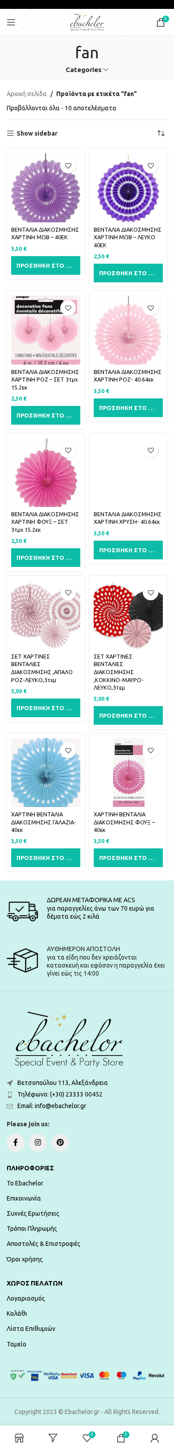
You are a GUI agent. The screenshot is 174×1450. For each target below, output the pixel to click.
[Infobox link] (87, 911)
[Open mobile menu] (11, 22)
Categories (84, 69)
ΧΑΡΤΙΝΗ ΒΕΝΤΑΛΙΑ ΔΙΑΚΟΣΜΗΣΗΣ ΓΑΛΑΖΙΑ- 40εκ (43, 822)
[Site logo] (87, 21)
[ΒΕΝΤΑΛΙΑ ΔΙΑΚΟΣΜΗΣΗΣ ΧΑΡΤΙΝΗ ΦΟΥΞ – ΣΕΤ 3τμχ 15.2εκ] (45, 472)
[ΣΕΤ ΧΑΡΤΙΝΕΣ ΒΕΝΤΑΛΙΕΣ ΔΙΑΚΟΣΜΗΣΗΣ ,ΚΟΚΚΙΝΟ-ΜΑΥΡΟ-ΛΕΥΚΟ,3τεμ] (128, 614)
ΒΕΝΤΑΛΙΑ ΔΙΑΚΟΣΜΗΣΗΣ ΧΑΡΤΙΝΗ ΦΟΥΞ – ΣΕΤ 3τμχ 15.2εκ (45, 522)
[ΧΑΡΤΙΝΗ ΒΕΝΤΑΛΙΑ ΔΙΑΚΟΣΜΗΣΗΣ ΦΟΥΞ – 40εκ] (128, 772)
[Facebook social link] (16, 1143)
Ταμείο (16, 1344)
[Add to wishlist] (68, 165)
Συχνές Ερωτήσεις (33, 1213)
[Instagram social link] (38, 1143)
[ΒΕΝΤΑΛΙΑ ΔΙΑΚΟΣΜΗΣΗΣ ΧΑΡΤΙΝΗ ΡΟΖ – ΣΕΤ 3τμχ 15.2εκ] (45, 330)
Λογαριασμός (26, 1298)
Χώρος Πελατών (34, 1283)
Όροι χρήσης (25, 1259)
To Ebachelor (25, 1183)
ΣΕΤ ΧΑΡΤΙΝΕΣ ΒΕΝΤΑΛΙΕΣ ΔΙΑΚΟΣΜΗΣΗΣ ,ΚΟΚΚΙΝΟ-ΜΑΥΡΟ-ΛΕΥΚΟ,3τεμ (119, 672)
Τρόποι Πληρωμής (32, 1228)
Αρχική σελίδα (27, 93)
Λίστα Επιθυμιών (31, 1328)
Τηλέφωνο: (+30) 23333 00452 (60, 1094)
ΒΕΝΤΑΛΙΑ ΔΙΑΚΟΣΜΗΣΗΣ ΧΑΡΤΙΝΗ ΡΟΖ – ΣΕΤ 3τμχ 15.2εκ (45, 379)
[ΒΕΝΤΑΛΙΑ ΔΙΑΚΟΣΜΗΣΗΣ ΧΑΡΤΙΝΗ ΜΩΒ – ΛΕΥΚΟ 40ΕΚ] (128, 187)
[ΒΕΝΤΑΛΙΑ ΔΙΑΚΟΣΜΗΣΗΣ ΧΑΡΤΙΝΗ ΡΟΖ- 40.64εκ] (128, 330)
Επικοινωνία (24, 1198)
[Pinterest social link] (60, 1143)
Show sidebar (37, 133)
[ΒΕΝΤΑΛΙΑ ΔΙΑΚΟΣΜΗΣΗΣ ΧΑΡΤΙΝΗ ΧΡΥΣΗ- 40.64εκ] (128, 472)
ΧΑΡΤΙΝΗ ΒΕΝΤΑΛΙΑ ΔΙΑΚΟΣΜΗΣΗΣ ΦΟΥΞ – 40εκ (124, 822)
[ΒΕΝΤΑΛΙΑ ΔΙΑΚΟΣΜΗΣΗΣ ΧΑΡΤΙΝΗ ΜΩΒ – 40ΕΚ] (45, 187)
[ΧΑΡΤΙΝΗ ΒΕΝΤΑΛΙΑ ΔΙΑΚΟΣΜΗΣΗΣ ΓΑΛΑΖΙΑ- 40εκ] (45, 772)
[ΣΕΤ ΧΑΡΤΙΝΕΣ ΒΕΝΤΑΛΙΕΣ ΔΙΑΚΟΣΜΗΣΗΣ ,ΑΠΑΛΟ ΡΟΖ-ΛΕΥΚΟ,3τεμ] (45, 614)
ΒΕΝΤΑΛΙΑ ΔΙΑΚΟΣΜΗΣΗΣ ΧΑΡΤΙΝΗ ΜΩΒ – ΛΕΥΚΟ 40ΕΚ (128, 237)
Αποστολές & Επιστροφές (43, 1243)
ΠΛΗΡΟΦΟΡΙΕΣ (30, 1168)
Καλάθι (17, 1313)
